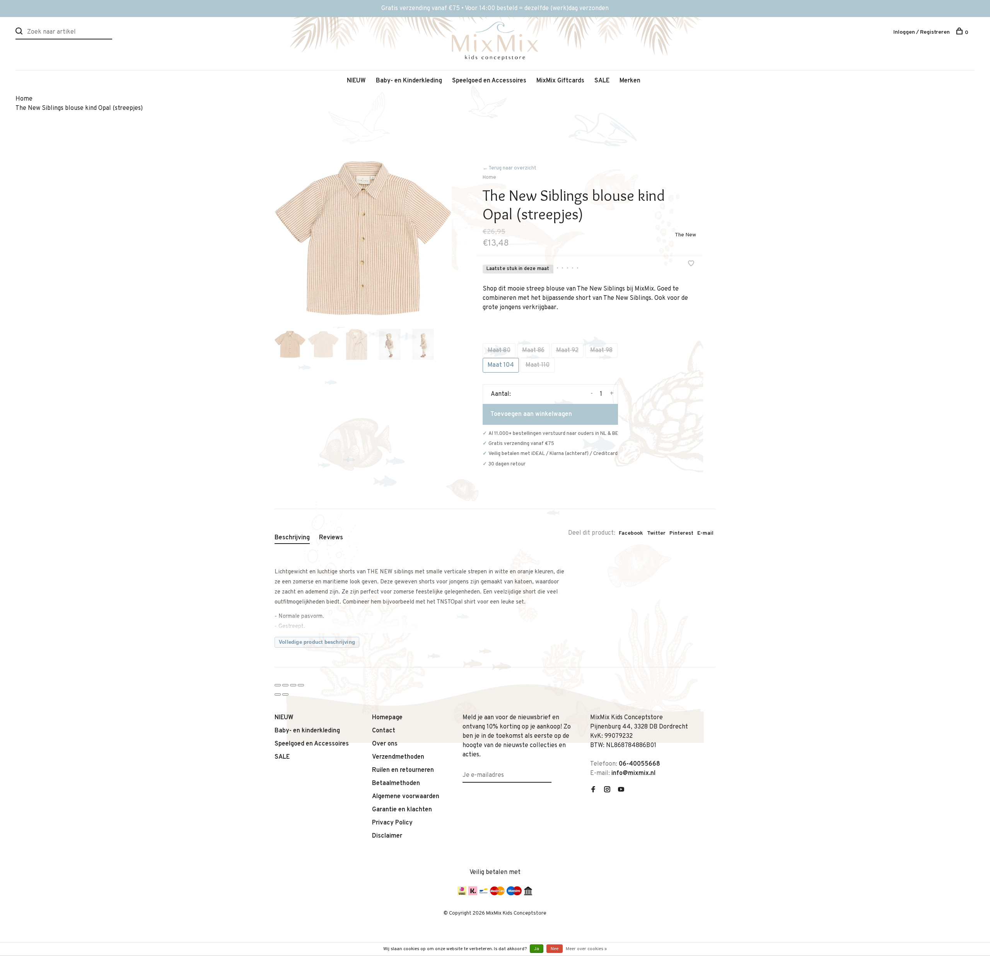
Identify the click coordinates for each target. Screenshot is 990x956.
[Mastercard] (497, 894)
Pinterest (681, 533)
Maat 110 (538, 365)
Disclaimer (387, 836)
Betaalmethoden (396, 783)
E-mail (705, 533)
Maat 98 (601, 350)
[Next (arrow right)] (285, 694)
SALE (601, 81)
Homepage (387, 718)
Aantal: (501, 394)
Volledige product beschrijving (317, 642)
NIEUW (356, 81)
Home (490, 177)
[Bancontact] (483, 894)
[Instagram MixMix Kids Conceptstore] (607, 790)
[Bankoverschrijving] (528, 894)
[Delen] (285, 685)
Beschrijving (292, 538)
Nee (554, 949)
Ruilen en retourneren (403, 770)
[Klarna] (472, 894)
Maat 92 (567, 350)
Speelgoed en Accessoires (489, 81)
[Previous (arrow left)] (278, 694)
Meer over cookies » (586, 949)
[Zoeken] (19, 32)
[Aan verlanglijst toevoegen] (691, 265)
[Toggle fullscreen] (293, 685)
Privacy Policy (392, 823)
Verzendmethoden (398, 757)
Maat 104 (501, 365)
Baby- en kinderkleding (307, 731)
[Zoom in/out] (301, 685)
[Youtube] (621, 790)
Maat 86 (533, 350)
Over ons (385, 744)
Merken (630, 81)
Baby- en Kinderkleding (409, 81)
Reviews (331, 538)
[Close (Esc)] (278, 685)
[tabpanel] (363, 238)
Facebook (631, 533)
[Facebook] (593, 790)
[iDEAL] (461, 894)
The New (685, 235)
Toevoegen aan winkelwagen (531, 414)
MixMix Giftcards (560, 81)
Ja (536, 949)
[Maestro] (514, 894)
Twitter (656, 533)
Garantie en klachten (402, 810)
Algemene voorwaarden (405, 796)
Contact (383, 731)
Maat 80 (499, 350)
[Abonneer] (548, 771)
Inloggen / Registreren (921, 32)
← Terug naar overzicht (509, 168)
